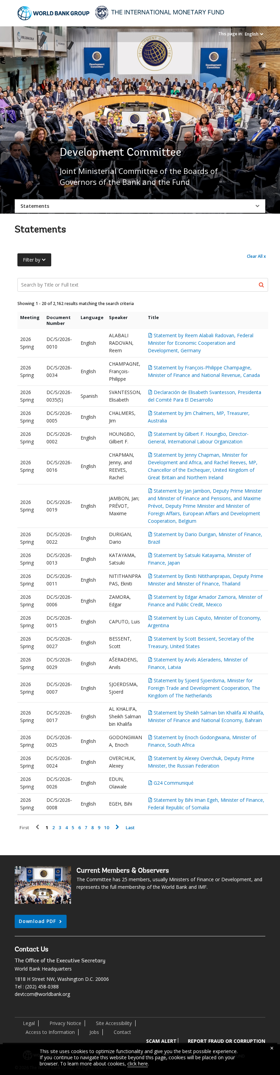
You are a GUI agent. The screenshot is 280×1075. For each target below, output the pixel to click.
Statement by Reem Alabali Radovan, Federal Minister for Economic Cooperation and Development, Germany (200, 343)
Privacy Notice (65, 1023)
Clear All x (256, 256)
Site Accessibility (114, 1023)
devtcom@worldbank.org (42, 994)
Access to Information (50, 1032)
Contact (122, 1032)
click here (137, 1063)
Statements (34, 206)
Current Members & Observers (122, 871)
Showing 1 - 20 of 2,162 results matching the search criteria (75, 303)
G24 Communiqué (174, 783)
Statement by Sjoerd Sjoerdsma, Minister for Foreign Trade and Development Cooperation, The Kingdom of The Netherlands (204, 688)
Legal (29, 1023)
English (251, 34)
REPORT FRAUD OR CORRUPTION (226, 1041)
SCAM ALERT (161, 1041)
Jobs (94, 1032)
